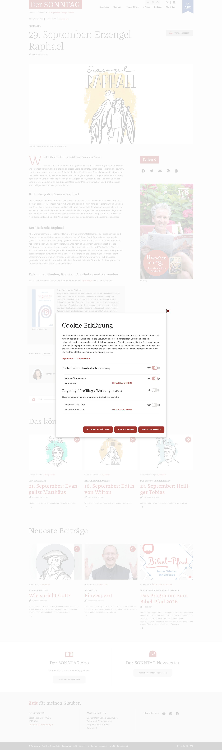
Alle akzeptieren (151, 429)
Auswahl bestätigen (98, 429)
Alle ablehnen (126, 429)
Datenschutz (83, 358)
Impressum (67, 358)
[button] (136, 383)
